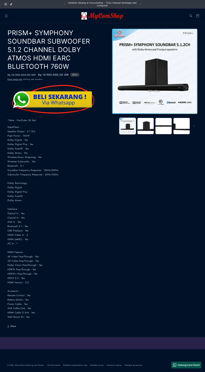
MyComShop (20, 365)
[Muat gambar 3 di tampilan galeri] (163, 126)
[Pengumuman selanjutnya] (140, 4)
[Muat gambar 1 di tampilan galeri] (127, 126)
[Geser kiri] (115, 126)
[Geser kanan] (194, 126)
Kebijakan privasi (97, 365)
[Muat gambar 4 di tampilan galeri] (181, 126)
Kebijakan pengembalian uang (75, 365)
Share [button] (13, 326)
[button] (6, 16)
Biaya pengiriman (15, 79)
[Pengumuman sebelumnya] (64, 4)
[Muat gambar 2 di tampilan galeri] (145, 126)
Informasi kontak (53, 365)
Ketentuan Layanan (114, 365)
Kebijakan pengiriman (133, 365)
